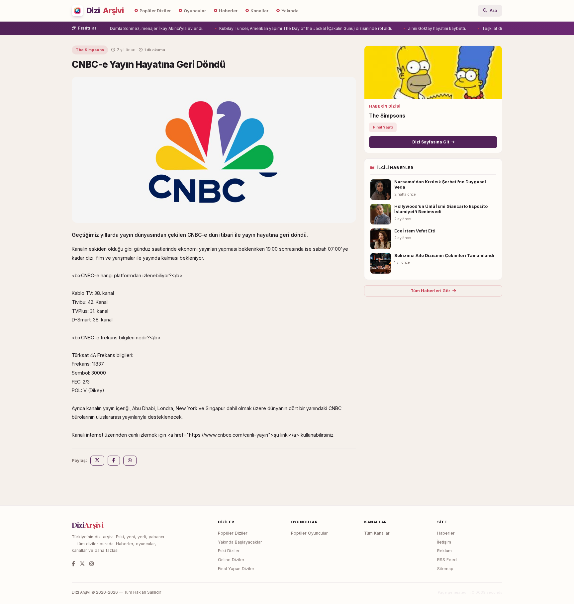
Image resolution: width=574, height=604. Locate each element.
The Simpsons (90, 49)
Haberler (228, 10)
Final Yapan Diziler (236, 568)
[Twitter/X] (82, 564)
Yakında (290, 10)
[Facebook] (73, 564)
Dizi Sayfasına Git (430, 141)
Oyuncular (195, 10)
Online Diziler (231, 559)
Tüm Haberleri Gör (430, 290)
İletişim (444, 542)
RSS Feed (447, 559)
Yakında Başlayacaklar (240, 542)
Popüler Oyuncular (309, 533)
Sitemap (445, 568)
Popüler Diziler (155, 10)
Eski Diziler (229, 550)
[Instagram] (91, 564)
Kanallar (259, 10)
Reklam (444, 550)
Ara (493, 10)
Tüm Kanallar (377, 533)
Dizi (105, 10)
